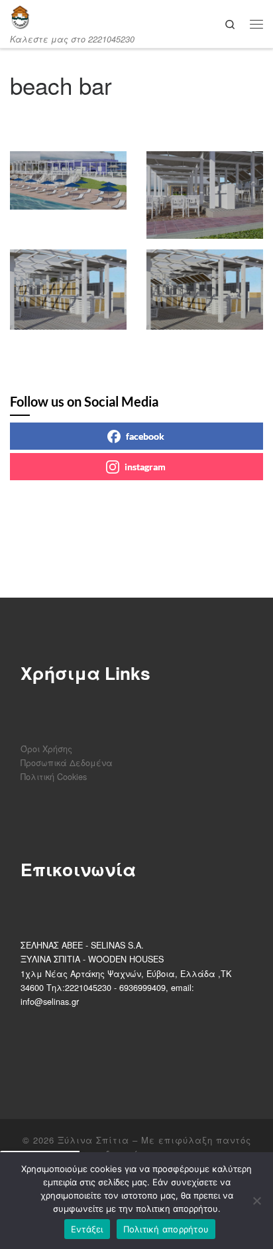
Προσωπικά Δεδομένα (67, 762)
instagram (145, 466)
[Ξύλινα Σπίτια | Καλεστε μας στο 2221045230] (20, 17)
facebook (145, 436)
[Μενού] (256, 23)
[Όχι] (256, 1200)
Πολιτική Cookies (54, 776)
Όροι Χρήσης (46, 748)
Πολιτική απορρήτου (166, 1229)
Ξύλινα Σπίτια (93, 1140)
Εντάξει (87, 1229)
